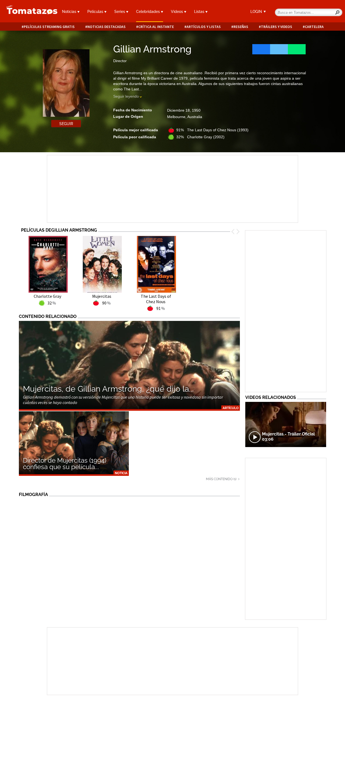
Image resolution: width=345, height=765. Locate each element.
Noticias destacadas (106, 26)
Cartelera (314, 26)
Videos (177, 11)
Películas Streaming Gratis (49, 26)
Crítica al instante (156, 26)
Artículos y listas (204, 26)
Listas (199, 11)
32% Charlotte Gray (200, 137)
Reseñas (240, 26)
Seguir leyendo (126, 96)
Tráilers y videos (276, 26)
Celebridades (148, 11)
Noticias (69, 11)
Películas (95, 11)
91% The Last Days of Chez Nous (212, 130)
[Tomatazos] (28, 12)
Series (120, 11)
